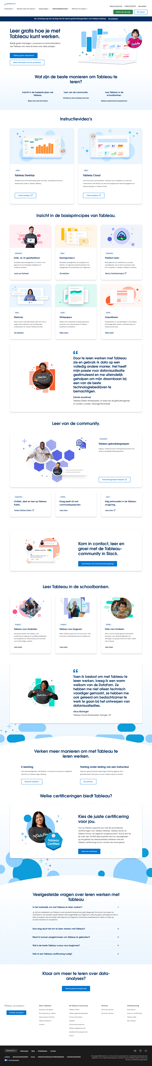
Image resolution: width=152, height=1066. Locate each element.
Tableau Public (74, 1009)
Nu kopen (141, 12)
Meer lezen (64, 333)
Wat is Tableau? (45, 1006)
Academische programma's (78, 1032)
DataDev (72, 1021)
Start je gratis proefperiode (75, 988)
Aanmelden (142, 6)
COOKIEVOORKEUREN (74, 1057)
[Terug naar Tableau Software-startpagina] (12, 4)
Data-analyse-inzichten (47, 1017)
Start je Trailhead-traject (114, 273)
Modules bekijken (32, 782)
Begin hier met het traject (38, 101)
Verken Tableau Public (23, 510)
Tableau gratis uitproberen (23, 55)
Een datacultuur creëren (47, 1013)
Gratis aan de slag (123, 12)
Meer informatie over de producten (27, 62)
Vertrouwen (24, 1051)
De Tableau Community (78, 1006)
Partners (104, 1006)
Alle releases (131, 1021)
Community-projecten (76, 1024)
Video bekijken (24, 195)
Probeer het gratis (16, 1013)
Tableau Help (131, 1017)
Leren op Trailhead (21, 273)
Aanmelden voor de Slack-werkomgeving (98, 564)
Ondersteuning (133, 1006)
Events (71, 1036)
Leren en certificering (134, 1013)
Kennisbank (131, 1009)
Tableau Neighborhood (77, 1028)
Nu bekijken (113, 19)
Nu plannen (88, 782)
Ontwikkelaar (42, 1051)
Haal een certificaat (89, 851)
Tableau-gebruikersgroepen (78, 1013)
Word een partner (107, 1013)
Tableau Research (45, 1021)
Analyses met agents (46, 1009)
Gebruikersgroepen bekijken (113, 479)
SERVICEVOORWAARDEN (20, 1057)
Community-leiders (75, 1017)
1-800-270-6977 (130, 6)
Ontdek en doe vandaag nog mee (76, 98)
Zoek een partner (107, 1009)
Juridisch (7, 1057)
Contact (41, 1024)
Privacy (33, 1057)
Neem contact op (116, 6)
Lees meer (64, 510)
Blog (33, 1051)
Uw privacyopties (14, 1060)
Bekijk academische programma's (114, 101)
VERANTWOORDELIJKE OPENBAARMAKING (51, 1057)
